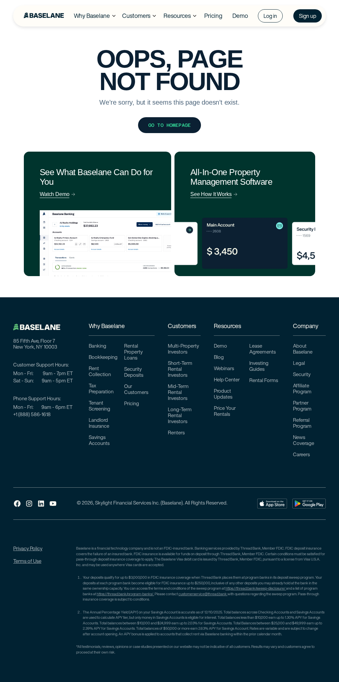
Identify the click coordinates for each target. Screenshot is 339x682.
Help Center (227, 380)
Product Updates (223, 394)
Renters (176, 433)
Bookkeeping (103, 357)
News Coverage (303, 440)
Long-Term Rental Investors (180, 416)
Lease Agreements (262, 349)
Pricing (131, 404)
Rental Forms (263, 380)
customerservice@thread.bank (202, 594)
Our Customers (136, 389)
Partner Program (302, 406)
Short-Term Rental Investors (180, 369)
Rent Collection (100, 371)
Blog (219, 357)
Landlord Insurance (99, 423)
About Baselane (303, 349)
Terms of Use (27, 561)
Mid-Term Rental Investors (178, 392)
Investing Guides (258, 366)
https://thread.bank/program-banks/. (125, 594)
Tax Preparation (101, 389)
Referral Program (302, 423)
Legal (299, 363)
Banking (97, 346)
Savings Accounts (99, 440)
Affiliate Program (302, 389)
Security (302, 374)
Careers (301, 455)
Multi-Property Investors (183, 349)
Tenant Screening (99, 406)
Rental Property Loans (133, 352)
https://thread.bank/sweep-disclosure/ (255, 589)
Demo (220, 346)
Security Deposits (133, 372)
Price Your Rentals (225, 411)
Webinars (224, 368)
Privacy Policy (27, 549)
